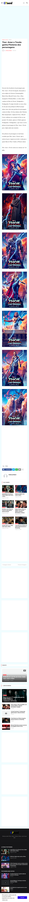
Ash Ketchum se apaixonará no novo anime (18, 888)
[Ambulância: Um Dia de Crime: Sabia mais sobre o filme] (5, 851)
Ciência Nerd (12, 474)
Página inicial (5, 39)
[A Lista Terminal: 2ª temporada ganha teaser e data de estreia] (6, 713)
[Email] (19, 469)
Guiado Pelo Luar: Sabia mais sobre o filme (7, 526)
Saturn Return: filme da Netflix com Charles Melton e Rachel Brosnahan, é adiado (20, 511)
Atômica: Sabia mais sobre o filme (19, 494)
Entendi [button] (22, 897)
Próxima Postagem (22, 564)
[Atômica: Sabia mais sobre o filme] (5, 858)
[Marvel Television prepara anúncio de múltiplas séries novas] (6, 727)
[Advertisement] (14, 22)
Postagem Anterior (7, 564)
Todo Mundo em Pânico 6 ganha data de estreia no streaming (21, 526)
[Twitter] (13, 469)
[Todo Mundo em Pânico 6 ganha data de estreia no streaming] (6, 720)
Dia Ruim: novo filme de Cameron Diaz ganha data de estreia (7, 510)
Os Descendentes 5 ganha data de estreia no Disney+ (18, 874)
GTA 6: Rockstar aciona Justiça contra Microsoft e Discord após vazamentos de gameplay (19, 864)
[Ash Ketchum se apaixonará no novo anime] (5, 889)
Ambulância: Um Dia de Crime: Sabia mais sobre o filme (7, 495)
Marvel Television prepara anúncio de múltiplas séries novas (19, 726)
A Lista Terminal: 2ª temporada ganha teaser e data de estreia (18, 712)
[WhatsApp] (16, 469)
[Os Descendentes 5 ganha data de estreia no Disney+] (5, 875)
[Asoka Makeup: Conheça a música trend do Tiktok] (5, 882)
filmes (10, 39)
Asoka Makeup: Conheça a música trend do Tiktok (18, 881)
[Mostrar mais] (22, 469)
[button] (2, 3)
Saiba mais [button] (5, 899)
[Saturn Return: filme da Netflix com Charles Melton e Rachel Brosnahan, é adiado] (6, 706)
